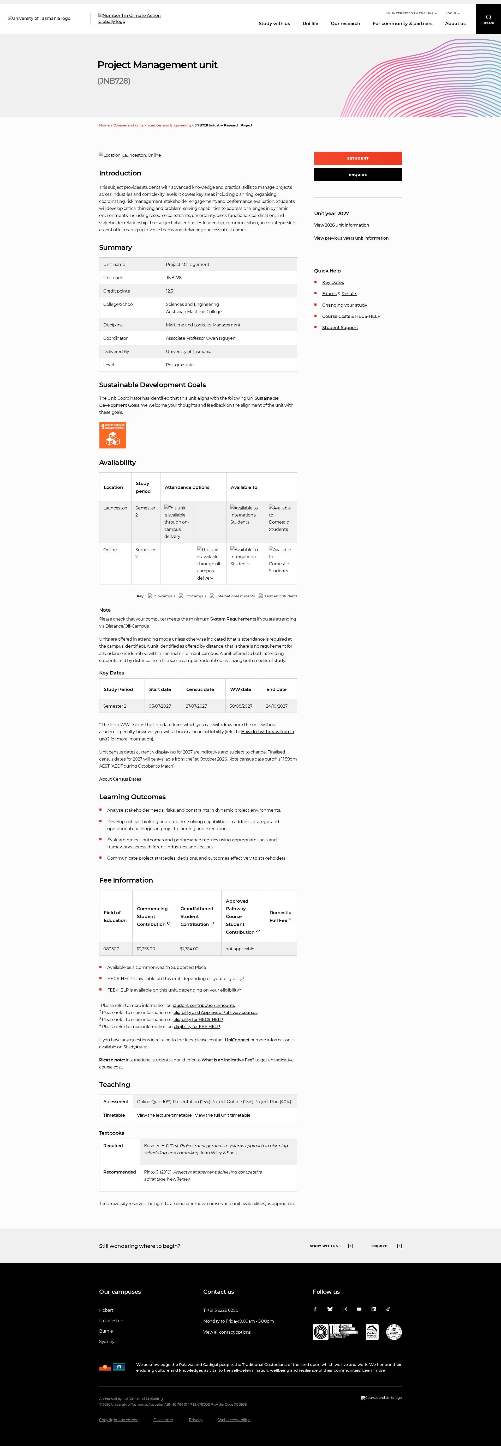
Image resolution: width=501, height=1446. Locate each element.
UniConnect (237, 1039)
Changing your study (344, 305)
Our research (345, 23)
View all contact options (227, 1332)
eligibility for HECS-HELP (199, 1019)
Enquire (358, 175)
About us (455, 23)
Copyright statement (118, 1420)
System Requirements (233, 619)
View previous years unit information (351, 238)
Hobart (106, 1310)
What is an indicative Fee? (227, 1060)
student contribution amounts (204, 1005)
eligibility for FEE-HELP (197, 1026)
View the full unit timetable (222, 1115)
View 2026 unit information (341, 225)
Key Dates (333, 282)
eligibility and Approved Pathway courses (216, 1012)
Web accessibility (234, 1420)
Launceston (111, 1320)
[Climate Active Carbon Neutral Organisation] (372, 1333)
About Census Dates (120, 779)
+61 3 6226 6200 (222, 1310)
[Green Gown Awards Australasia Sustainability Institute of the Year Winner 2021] (394, 1333)
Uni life (310, 23)
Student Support (340, 327)
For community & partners (403, 23)
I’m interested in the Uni (409, 13)
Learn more (373, 1370)
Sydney (106, 1341)
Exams (329, 293)
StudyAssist (135, 1046)
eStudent (358, 158)
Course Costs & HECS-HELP (351, 316)
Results (349, 293)
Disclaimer (163, 1420)
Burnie (106, 1331)
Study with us (274, 23)
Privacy (195, 1420)
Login (451, 13)
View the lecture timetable (164, 1115)
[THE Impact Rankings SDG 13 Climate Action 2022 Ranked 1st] (335, 1333)
